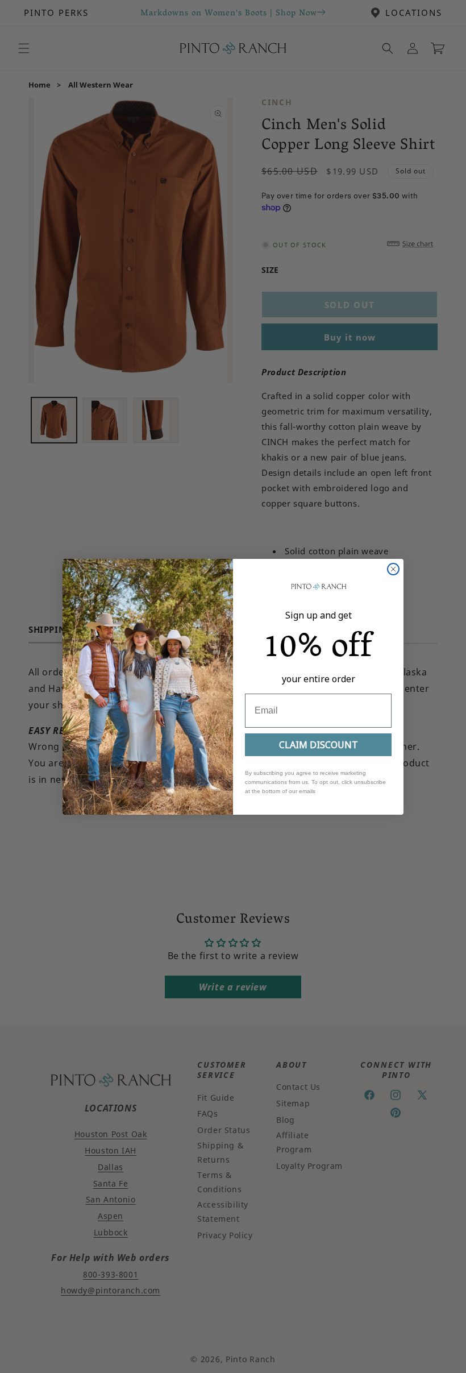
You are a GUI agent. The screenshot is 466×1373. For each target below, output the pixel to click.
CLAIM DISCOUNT (318, 745)
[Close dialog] (393, 569)
